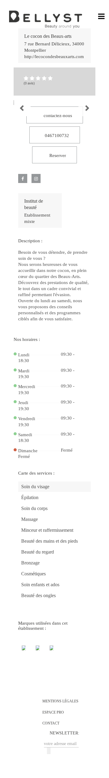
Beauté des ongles (38, 595)
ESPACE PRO (53, 712)
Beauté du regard (37, 551)
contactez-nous (57, 115)
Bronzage (30, 562)
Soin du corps (34, 508)
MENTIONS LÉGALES (60, 701)
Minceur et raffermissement (47, 530)
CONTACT (50, 723)
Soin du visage (35, 486)
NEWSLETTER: (64, 733)
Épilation (29, 497)
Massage (29, 519)
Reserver (57, 155)
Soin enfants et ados (40, 584)
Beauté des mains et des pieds (49, 541)
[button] (17, 102)
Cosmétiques (33, 573)
